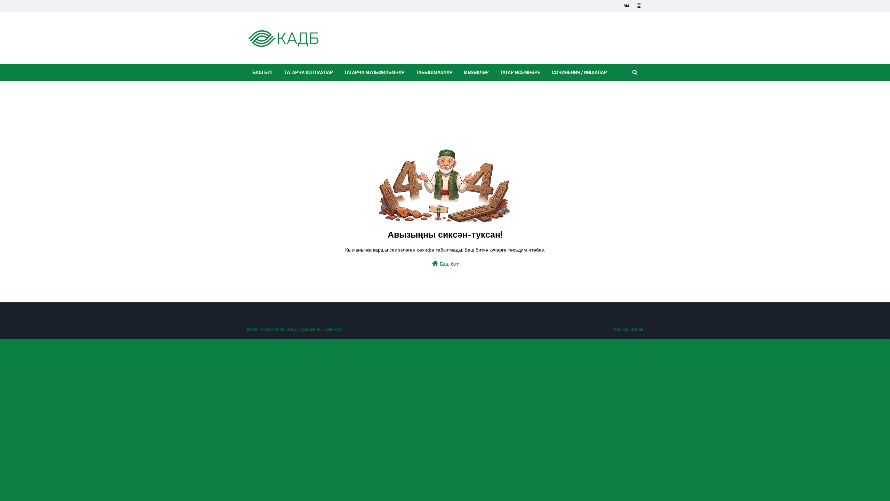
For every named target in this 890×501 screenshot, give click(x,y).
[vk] (626, 5)
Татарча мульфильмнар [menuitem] (374, 72)
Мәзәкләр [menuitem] (476, 72)
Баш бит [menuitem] (262, 72)
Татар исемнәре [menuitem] (520, 72)
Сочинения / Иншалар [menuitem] (579, 72)
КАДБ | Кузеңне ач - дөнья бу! (314, 329)
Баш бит (448, 264)
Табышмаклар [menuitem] (434, 72)
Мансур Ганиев (628, 329)
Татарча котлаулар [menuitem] (308, 72)
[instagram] (638, 5)
